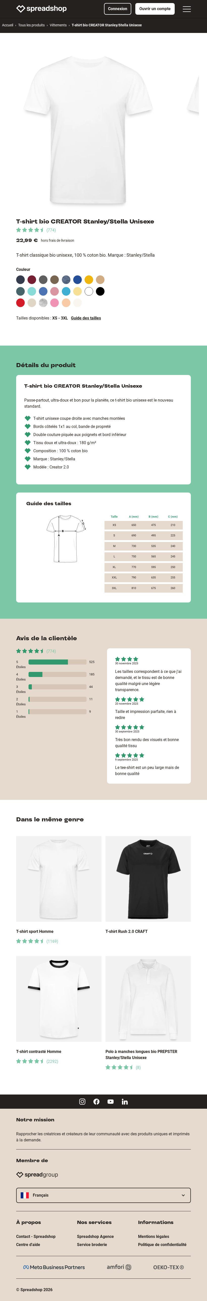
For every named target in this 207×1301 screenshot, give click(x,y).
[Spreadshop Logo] (41, 9)
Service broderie (92, 1244)
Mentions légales (153, 1236)
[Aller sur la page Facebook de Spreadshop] (96, 1102)
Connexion (117, 8)
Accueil (7, 25)
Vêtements (58, 25)
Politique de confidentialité (162, 1244)
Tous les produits (31, 25)
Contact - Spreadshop (36, 1236)
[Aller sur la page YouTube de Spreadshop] (111, 1102)
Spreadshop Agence (95, 1236)
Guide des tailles (86, 318)
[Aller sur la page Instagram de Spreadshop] (82, 1102)
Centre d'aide (28, 1244)
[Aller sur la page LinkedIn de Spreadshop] (125, 1102)
